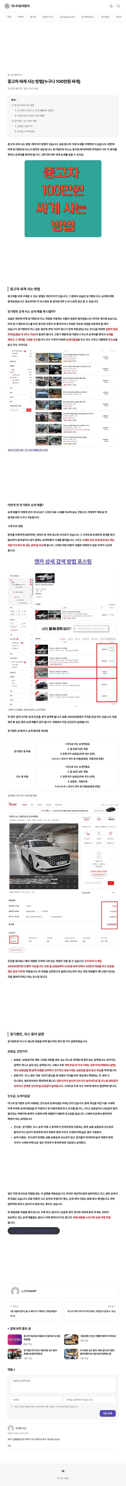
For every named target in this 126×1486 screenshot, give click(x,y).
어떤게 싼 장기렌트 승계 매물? (31, 115)
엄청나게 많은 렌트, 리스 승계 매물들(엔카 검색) (28, 450)
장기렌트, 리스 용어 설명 (25, 121)
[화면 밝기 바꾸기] (111, 6)
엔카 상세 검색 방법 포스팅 (63, 561)
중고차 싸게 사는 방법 (24, 105)
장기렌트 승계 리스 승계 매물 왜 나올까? (35, 110)
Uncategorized (67, 17)
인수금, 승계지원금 (26, 131)
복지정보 (105, 17)
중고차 (33, 17)
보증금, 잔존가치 (25, 126)
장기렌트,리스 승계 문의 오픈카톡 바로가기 (34, 1230)
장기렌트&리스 (88, 17)
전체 (9, 17)
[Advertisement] (63, 45)
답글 (9, 1445)
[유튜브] (63, 1471)
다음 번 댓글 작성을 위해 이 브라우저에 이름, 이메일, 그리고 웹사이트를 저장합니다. (46, 1407)
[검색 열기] (118, 6)
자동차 (21, 17)
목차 (13, 99)
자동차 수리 (48, 17)
